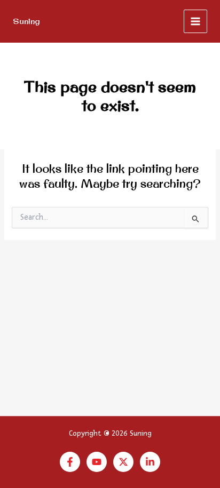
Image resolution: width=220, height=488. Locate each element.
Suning (26, 21)
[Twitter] (123, 462)
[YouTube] (97, 462)
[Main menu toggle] (195, 21)
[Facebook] (70, 462)
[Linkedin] (150, 462)
